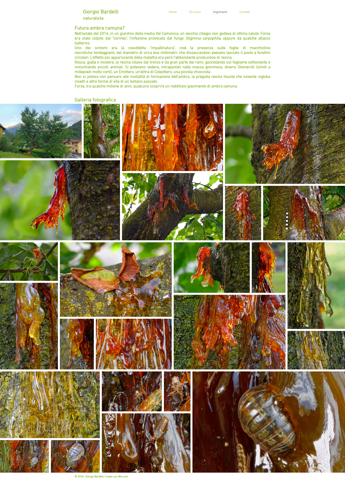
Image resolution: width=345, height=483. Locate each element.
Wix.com (123, 476)
